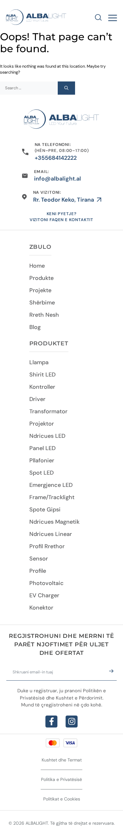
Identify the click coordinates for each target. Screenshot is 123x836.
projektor (41, 423)
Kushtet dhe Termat (62, 760)
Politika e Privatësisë (61, 779)
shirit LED (42, 374)
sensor (38, 558)
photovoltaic (46, 583)
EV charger (44, 595)
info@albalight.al (57, 178)
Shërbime (42, 302)
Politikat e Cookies (61, 799)
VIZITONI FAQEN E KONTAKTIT (62, 219)
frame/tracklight (51, 497)
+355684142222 (56, 158)
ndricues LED (47, 436)
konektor (41, 607)
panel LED (42, 448)
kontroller (42, 387)
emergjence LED (51, 485)
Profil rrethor (47, 546)
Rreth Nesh (44, 315)
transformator (48, 411)
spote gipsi (45, 509)
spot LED (41, 473)
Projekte (40, 290)
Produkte (41, 278)
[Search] (66, 88)
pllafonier (41, 460)
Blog (35, 327)
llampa (39, 362)
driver (37, 399)
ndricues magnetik (54, 522)
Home (37, 266)
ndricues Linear (50, 534)
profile (37, 571)
